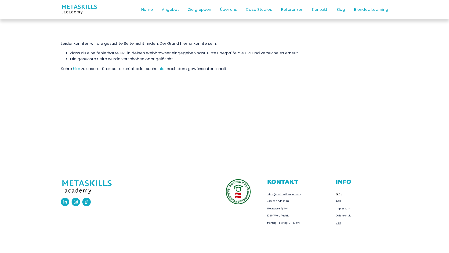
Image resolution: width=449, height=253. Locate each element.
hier (76, 68)
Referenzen (292, 9)
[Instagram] (76, 202)
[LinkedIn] (65, 202)
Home (147, 9)
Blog (341, 9)
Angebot (170, 9)
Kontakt (319, 9)
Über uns (228, 9)
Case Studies (259, 9)
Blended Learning (371, 9)
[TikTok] (86, 202)
